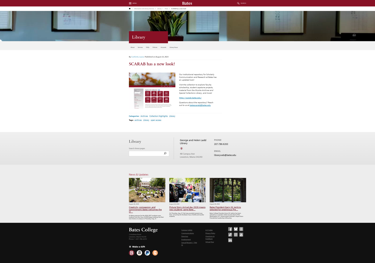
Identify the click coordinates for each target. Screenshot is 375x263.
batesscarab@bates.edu (200, 105)
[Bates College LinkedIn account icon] (230, 240)
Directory (184, 236)
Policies (155, 47)
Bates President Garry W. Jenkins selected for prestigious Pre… (225, 208)
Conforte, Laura (137, 57)
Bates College (143, 230)
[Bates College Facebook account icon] (230, 229)
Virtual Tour (209, 242)
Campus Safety (186, 230)
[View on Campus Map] (181, 148)
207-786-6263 (221, 144)
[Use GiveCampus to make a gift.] (155, 253)
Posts (166, 8)
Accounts (163, 47)
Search (243, 3)
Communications (187, 233)
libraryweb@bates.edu (225, 155)
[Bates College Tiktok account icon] (230, 235)
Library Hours (174, 47)
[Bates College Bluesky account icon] (236, 229)
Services (140, 47)
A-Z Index (209, 230)
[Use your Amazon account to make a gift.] (139, 253)
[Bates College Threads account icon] (241, 229)
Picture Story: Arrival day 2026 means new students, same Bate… (187, 208)
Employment (186, 240)
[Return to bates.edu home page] (130, 8)
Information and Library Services (144, 8)
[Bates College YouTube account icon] (241, 235)
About (132, 47)
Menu (135, 3)
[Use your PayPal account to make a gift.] (147, 253)
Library (159, 8)
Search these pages (137, 148)
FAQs (147, 47)
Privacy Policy (210, 233)
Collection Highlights (158, 116)
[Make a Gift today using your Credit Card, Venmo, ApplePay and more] (131, 253)
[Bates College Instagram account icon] (236, 235)
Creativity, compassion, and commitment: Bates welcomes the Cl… (145, 209)
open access (156, 120)
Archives (144, 116)
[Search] (165, 153)
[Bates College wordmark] (187, 3)
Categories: (134, 116)
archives (138, 120)
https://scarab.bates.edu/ (190, 98)
